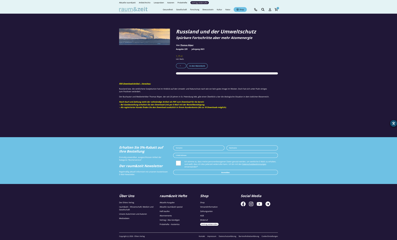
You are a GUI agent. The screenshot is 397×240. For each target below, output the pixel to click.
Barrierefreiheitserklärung (249, 236)
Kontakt (202, 236)
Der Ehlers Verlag (126, 202)
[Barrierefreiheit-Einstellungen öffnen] (393, 123)
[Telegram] (267, 203)
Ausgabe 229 (181, 49)
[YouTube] (259, 203)
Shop (202, 202)
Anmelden (225, 172)
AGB (202, 215)
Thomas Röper (186, 45)
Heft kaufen (165, 211)
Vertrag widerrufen (209, 224)
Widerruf (204, 220)
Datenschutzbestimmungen (254, 164)
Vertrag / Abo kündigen (170, 220)
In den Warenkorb (197, 66)
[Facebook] (243, 203)
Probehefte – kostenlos (170, 224)
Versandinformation (209, 207)
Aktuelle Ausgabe (167, 202)
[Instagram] (251, 203)
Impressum (211, 236)
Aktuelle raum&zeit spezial (171, 207)
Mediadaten (124, 218)
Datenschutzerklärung (227, 236)
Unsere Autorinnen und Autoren (133, 214)
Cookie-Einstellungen (270, 236)
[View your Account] (270, 9)
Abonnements (166, 215)
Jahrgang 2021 (198, 49)
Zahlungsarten (206, 211)
